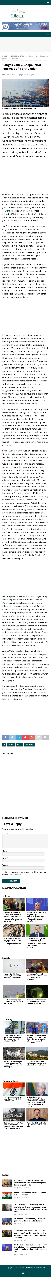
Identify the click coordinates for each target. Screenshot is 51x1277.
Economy (7, 1019)
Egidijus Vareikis (24, 75)
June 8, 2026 (19, 1240)
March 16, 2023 (9, 75)
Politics (6, 896)
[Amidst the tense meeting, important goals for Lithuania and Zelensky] (7, 1221)
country (33, 226)
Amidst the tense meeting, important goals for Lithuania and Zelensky (30, 1220)
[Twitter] (23, 1273)
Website (5, 865)
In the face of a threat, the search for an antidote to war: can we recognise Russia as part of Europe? (30, 1182)
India (29, 274)
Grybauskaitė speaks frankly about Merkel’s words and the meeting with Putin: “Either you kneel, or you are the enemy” (30, 1208)
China (7, 210)
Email (4, 858)
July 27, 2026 (19, 1214)
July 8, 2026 (18, 1224)
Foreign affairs (10, 1080)
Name (5, 851)
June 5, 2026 (19, 1254)
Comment (6, 833)
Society (6, 957)
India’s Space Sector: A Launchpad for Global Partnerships (30, 1193)
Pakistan (6, 603)
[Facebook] (28, 1273)
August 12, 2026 (20, 1188)
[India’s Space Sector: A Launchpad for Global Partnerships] (7, 1195)
